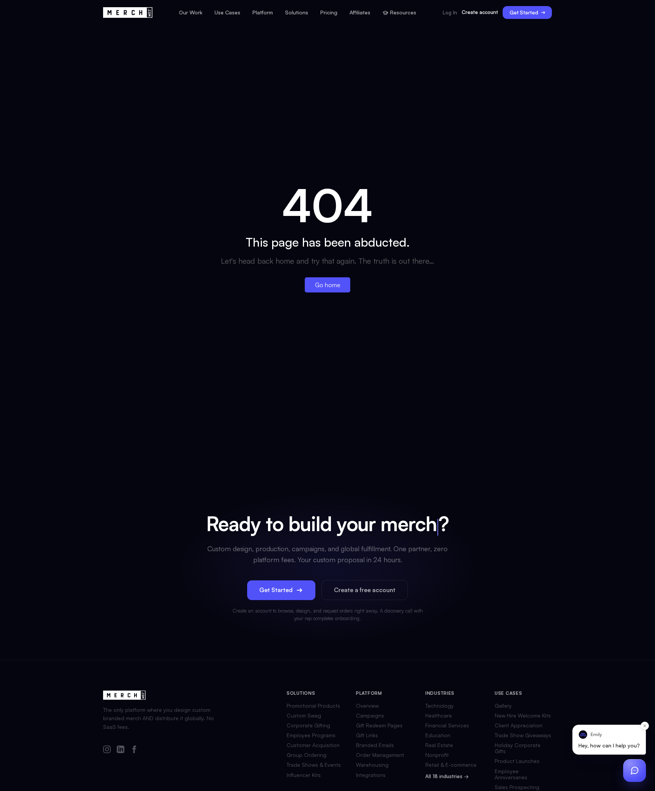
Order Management (380, 755)
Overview (367, 706)
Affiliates (359, 12)
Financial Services (447, 725)
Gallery (503, 706)
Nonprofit (437, 755)
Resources (403, 12)
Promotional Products (313, 706)
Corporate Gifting (308, 725)
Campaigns (370, 716)
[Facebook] (134, 750)
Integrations (370, 775)
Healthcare (438, 716)
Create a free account (364, 590)
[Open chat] (634, 770)
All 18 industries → (447, 776)
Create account (480, 12)
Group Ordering (306, 755)
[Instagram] (107, 750)
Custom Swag (304, 716)
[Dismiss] (645, 726)
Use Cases (227, 12)
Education (437, 735)
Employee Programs (311, 735)
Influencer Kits (304, 775)
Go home (327, 285)
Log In (450, 13)
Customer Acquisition (313, 745)
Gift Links (367, 735)
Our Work (190, 12)
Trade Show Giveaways (523, 735)
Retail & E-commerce (450, 765)
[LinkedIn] (120, 750)
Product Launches (517, 761)
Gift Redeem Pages (379, 725)
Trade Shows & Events (314, 765)
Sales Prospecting (517, 787)
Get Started (523, 12)
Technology (439, 706)
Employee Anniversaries (511, 774)
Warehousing (372, 765)
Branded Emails (375, 745)
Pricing (328, 12)
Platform (262, 12)
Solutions (296, 12)
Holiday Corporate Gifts (518, 748)
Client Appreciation (518, 725)
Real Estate (439, 745)
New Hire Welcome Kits (523, 716)
